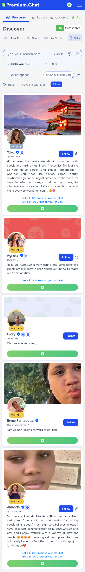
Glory (11, 334)
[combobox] (62, 64)
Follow (56, 84)
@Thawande (14, 511)
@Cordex (12, 338)
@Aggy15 (12, 259)
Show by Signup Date (58, 74)
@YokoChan (14, 156)
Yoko (11, 152)
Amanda (13, 507)
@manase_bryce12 (18, 424)
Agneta (13, 256)
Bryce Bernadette (20, 421)
